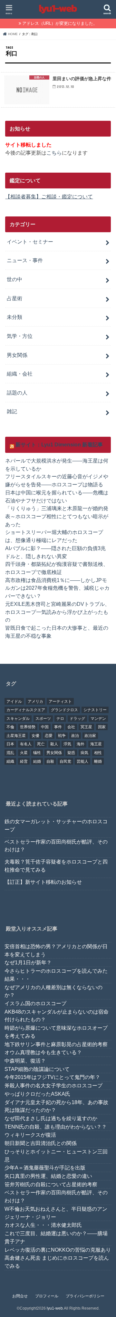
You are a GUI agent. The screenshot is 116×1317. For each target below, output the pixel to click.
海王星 (96, 744)
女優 (35, 735)
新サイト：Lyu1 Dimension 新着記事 (59, 444)
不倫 (10, 727)
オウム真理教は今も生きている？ (43, 1052)
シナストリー (95, 710)
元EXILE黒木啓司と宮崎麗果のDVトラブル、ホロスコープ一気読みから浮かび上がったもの (57, 612)
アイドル (14, 701)
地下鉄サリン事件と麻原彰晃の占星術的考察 (56, 1044)
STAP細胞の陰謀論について (37, 1069)
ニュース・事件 (25, 260)
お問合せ (20, 1296)
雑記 (12, 411)
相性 (98, 752)
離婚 (98, 761)
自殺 (50, 761)
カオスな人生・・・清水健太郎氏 (43, 1225)
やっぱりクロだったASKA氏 (37, 1094)
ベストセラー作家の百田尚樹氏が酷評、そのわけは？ (56, 846)
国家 (102, 727)
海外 (80, 744)
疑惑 (71, 752)
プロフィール (46, 1296)
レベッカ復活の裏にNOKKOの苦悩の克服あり (58, 1250)
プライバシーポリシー (85, 1296)
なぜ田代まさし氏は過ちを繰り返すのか (51, 1118)
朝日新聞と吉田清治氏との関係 (41, 1143)
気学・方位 (20, 336)
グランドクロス (64, 710)
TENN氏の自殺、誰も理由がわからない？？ (56, 1127)
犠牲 (37, 752)
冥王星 (86, 727)
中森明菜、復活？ (25, 1061)
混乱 (10, 752)
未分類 (14, 317)
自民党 (65, 761)
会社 (71, 727)
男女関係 (17, 355)
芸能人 (82, 761)
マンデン (98, 718)
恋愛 (49, 735)
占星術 (14, 298)
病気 (84, 752)
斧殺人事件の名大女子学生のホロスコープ (53, 1085)
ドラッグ (77, 718)
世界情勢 (27, 727)
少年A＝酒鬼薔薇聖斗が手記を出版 (45, 1167)
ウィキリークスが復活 (30, 1135)
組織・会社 (20, 374)
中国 (45, 727)
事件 (58, 727)
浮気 (67, 744)
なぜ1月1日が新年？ (28, 962)
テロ (60, 718)
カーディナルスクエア (25, 710)
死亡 (41, 744)
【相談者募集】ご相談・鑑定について (49, 196)
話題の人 (17, 393)
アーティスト (60, 701)
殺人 (54, 744)
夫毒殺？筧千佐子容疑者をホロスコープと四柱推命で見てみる (56, 866)
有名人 (26, 744)
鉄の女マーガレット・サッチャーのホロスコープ (56, 825)
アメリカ (35, 701)
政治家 (90, 735)
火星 (24, 752)
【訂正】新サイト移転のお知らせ (43, 882)
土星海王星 (16, 735)
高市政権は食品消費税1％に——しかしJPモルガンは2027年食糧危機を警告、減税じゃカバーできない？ (57, 588)
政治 (75, 735)
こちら (54, 153)
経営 (24, 761)
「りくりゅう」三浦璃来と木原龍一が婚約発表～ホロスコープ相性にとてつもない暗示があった (56, 516)
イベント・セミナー (30, 241)
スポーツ (43, 718)
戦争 (62, 735)
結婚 (37, 761)
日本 (10, 744)
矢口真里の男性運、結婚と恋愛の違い (48, 1176)
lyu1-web (55, 1308)
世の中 (14, 279)
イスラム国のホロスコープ (35, 1003)
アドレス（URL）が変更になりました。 (59, 23)
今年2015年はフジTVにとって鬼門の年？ (52, 1077)
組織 (10, 761)
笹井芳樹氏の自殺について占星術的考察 (51, 1184)
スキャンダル (18, 718)
